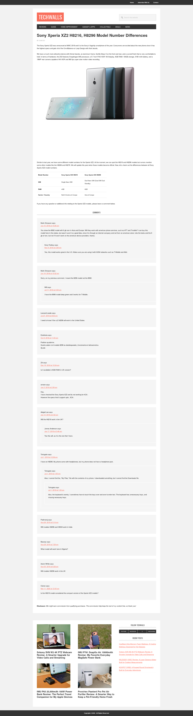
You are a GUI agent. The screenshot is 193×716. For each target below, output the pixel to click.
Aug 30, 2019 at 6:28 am (49, 566)
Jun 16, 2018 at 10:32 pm (50, 273)
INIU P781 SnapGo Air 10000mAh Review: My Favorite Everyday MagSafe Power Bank (95, 655)
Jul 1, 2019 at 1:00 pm (52, 473)
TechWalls (50, 17)
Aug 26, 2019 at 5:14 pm (49, 522)
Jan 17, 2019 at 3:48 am (53, 431)
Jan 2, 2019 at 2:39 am (49, 387)
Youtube (123, 631)
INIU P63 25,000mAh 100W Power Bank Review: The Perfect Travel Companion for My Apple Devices (54, 694)
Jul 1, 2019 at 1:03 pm (56, 490)
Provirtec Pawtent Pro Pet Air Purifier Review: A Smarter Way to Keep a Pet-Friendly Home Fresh (96, 694)
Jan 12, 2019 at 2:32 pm (49, 415)
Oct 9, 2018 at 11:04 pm (49, 338)
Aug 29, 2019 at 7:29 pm (49, 544)
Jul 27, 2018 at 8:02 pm (49, 315)
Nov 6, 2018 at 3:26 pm (52, 247)
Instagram (151, 631)
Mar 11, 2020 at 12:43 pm (50, 588)
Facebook (133, 631)
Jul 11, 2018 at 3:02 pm (52, 290)
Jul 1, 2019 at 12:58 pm (49, 457)
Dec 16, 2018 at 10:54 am (50, 365)
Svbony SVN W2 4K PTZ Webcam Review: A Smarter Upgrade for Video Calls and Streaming (54, 655)
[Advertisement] (96, 144)
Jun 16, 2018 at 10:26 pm (50, 225)
